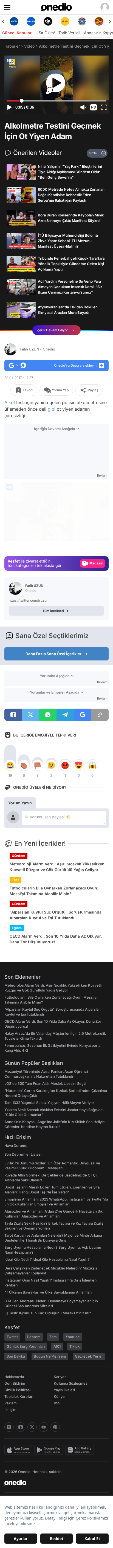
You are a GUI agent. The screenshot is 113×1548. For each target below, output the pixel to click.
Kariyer (60, 1377)
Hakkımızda (14, 1377)
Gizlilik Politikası (17, 1390)
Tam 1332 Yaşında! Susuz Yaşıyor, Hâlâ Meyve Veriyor (49, 1102)
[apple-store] (19, 1450)
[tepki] (10, 765)
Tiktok (74, 1346)
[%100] (65, 21)
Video (29, 46)
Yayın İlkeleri (64, 1390)
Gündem (18, 856)
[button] (93, 107)
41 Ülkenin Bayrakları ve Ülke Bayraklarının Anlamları (48, 1292)
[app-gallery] (80, 1450)
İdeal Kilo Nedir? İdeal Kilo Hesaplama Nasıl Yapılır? (47, 1259)
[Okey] (47, 21)
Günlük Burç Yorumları (26, 1346)
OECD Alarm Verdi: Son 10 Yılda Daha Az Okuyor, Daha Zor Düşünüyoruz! (56, 939)
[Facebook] (20, 1427)
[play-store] (49, 1450)
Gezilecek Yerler (89, 1356)
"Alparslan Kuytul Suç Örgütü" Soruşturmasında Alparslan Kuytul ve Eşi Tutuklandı (55, 915)
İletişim (10, 1409)
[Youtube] (43, 1427)
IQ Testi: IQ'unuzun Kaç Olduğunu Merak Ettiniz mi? (47, 1313)
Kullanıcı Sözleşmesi (71, 1383)
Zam (53, 1337)
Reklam (10, 1403)
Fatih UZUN (37, 349)
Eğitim (17, 928)
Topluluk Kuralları (18, 1396)
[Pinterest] (55, 1427)
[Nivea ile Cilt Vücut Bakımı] (13, 21)
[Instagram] (9, 1427)
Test (15, 880)
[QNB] (82, 21)
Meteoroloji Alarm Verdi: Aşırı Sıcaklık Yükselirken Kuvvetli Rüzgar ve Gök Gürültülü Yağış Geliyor (57, 867)
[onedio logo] (53, 1482)
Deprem (34, 1337)
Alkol (9, 402)
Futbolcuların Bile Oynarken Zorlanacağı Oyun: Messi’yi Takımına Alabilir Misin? (54, 891)
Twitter (12, 1337)
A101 (57, 1346)
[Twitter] (32, 1427)
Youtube (73, 1337)
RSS (57, 1403)
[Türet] (99, 21)
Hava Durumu (15, 1145)
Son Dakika (16, 1356)
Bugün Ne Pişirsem (50, 1356)
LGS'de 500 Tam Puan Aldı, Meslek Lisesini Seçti (45, 1083)
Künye (59, 1396)
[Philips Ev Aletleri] (30, 21)
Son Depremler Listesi (22, 1154)
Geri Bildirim (14, 1383)
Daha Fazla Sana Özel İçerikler (53, 653)
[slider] (57, 101)
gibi (51, 409)
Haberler (12, 46)
